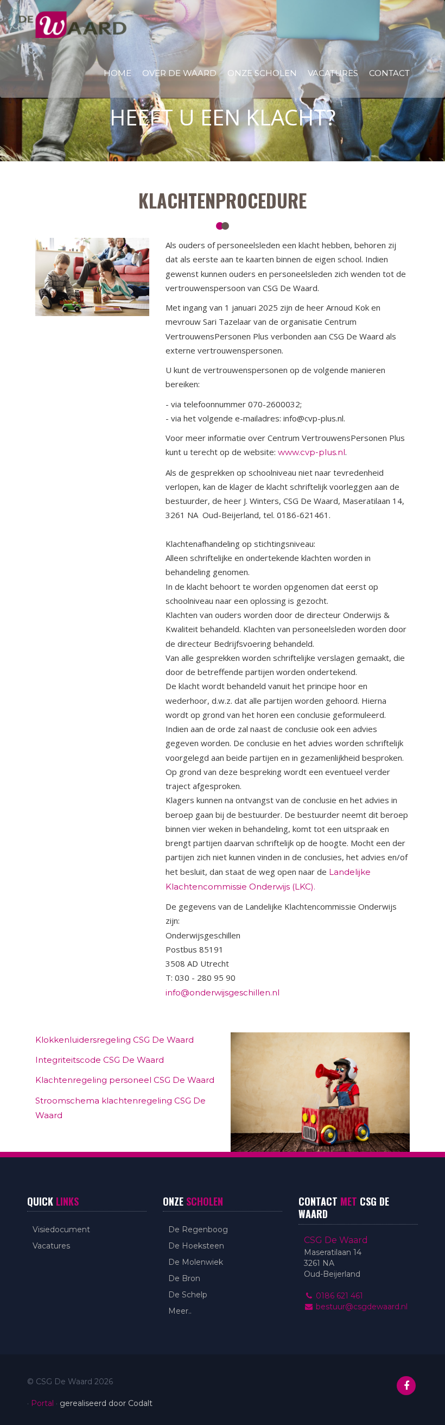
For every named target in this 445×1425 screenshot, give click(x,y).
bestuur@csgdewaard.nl (361, 1306)
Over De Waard (179, 73)
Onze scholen (262, 73)
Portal (42, 1403)
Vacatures (333, 73)
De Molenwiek (195, 1262)
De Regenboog (198, 1229)
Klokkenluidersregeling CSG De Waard (114, 1040)
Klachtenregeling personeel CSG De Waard (124, 1080)
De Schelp (187, 1295)
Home (117, 73)
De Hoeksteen (196, 1246)
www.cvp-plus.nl (311, 452)
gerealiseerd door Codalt (106, 1403)
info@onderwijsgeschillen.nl (222, 992)
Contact (389, 73)
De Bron (184, 1278)
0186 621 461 (338, 1296)
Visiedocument (61, 1229)
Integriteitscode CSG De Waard (99, 1060)
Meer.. (180, 1311)
